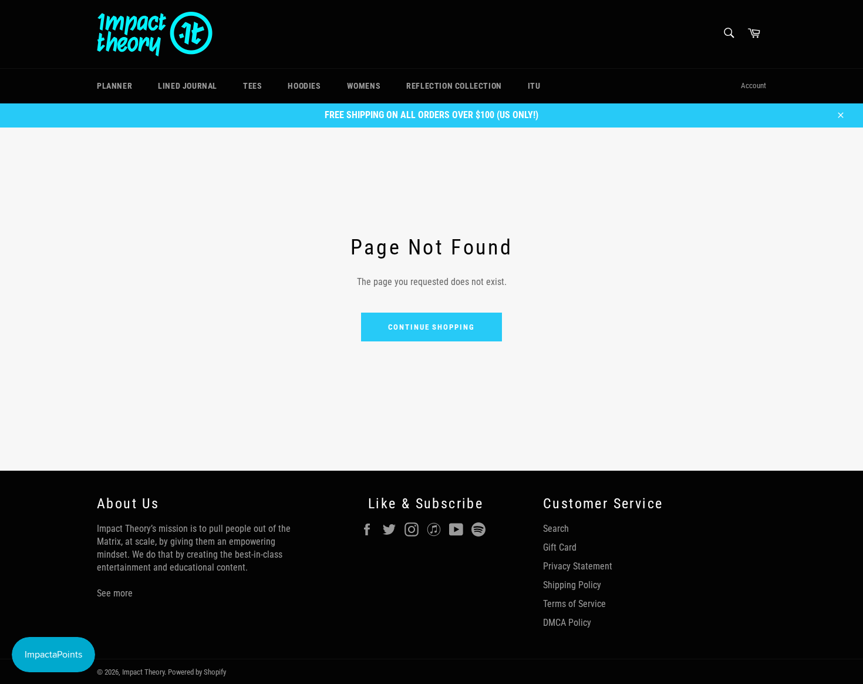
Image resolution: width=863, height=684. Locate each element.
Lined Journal (187, 85)
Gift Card (560, 547)
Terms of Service (574, 603)
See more (115, 593)
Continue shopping (431, 327)
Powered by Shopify (197, 672)
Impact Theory (143, 672)
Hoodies (304, 85)
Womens (364, 85)
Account (753, 85)
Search (556, 528)
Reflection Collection (454, 85)
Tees (252, 85)
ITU (534, 85)
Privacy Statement (577, 566)
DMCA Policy (567, 622)
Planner (114, 85)
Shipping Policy (572, 585)
